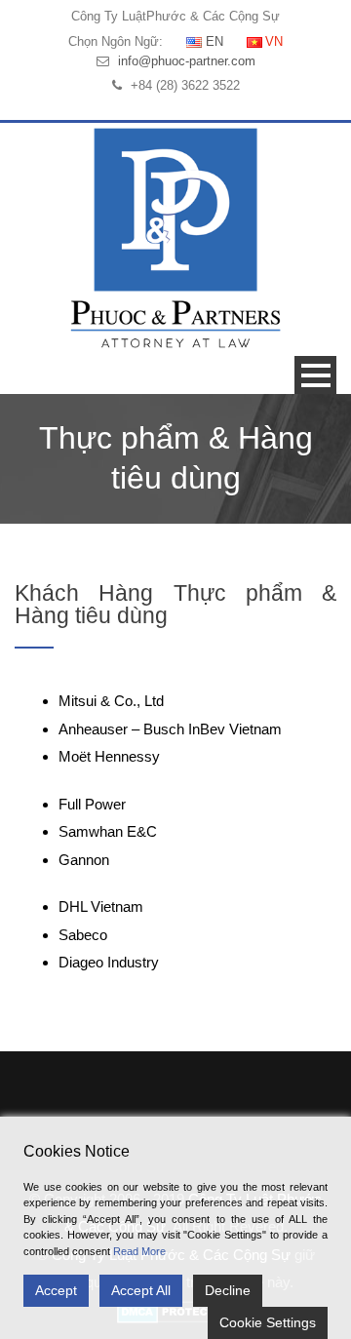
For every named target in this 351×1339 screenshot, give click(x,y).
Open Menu (315, 375)
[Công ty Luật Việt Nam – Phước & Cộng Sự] (175, 237)
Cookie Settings (267, 1322)
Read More (139, 1251)
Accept (56, 1290)
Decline (228, 1290)
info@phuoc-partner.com (186, 61)
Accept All (141, 1290)
